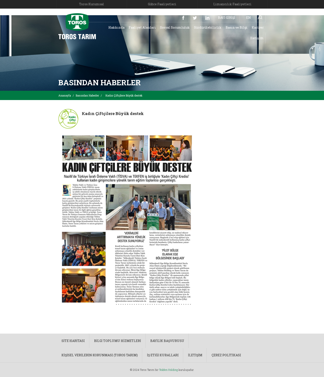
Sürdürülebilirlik (208, 27)
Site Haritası (73, 341)
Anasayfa (64, 95)
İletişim (257, 38)
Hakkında (116, 27)
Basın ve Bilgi (237, 27)
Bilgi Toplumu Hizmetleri (117, 341)
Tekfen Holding (168, 370)
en (248, 17)
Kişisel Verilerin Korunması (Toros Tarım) (99, 355)
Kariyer (258, 27)
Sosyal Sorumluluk (175, 27)
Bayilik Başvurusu (167, 341)
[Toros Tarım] (77, 26)
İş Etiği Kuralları (163, 355)
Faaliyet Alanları (142, 27)
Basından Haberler (87, 95)
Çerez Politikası (226, 355)
